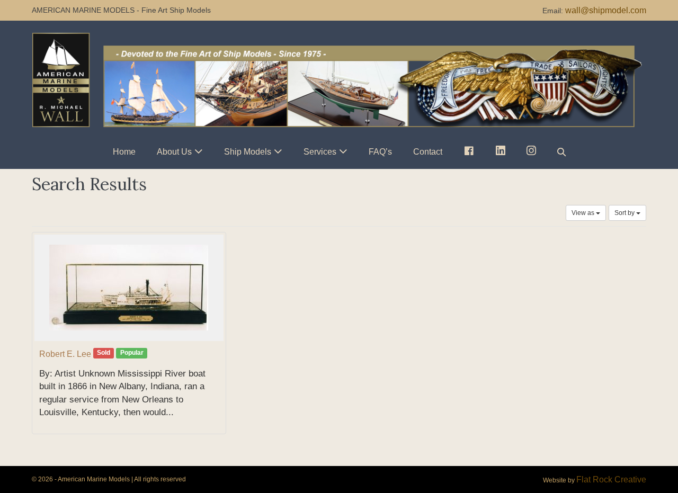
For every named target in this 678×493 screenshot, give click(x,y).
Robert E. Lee (65, 353)
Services (320, 151)
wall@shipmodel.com (605, 10)
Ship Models (247, 151)
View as (584, 213)
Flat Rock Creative (611, 479)
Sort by (625, 213)
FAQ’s (380, 151)
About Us (174, 151)
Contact (427, 151)
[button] (561, 151)
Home (124, 151)
